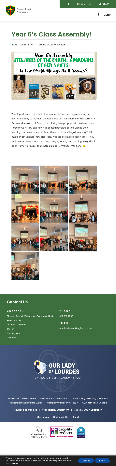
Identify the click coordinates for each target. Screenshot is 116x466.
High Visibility (61, 417)
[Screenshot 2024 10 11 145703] (25, 180)
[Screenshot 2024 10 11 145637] (83, 180)
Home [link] (14, 45)
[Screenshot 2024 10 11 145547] (83, 208)
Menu (107, 14)
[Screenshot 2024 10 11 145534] (25, 237)
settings (14, 463)
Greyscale (44, 417)
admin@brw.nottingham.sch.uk (75, 328)
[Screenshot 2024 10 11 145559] (54, 208)
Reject (102, 460)
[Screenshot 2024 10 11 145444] (25, 266)
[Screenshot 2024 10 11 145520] (54, 237)
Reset (75, 417)
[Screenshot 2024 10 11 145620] (25, 208)
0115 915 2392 (66, 316)
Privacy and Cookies (25, 409)
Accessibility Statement (55, 409)
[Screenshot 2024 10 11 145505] (83, 237)
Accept (86, 460)
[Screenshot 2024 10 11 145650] (54, 180)
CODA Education (92, 409)
